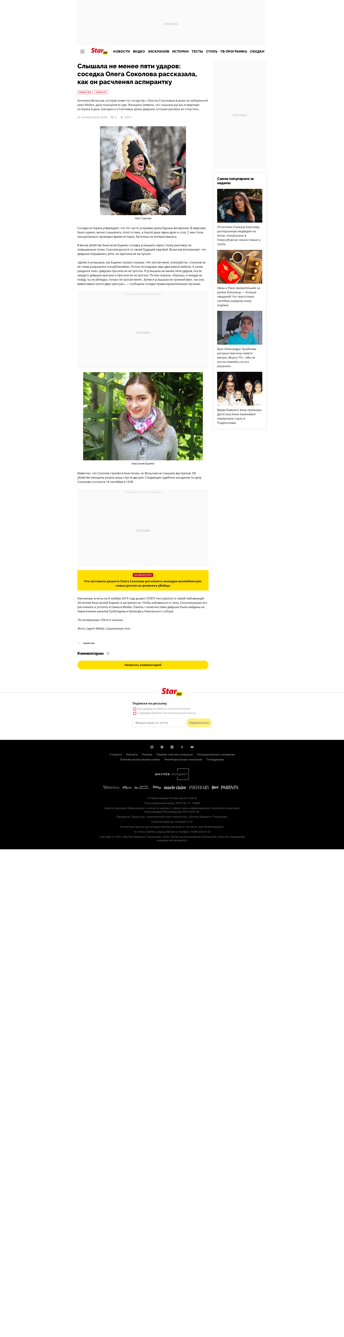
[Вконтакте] (172, 747)
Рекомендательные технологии (183, 759)
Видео (139, 51)
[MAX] (151, 747)
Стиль (212, 51)
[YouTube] (192, 747)
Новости (121, 51)
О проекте (115, 754)
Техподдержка (215, 759)
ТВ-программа (233, 51)
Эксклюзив (158, 51)
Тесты (197, 51)
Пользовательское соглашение (216, 754)
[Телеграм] (162, 747)
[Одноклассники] (182, 747)
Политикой (145, 713)
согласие (147, 708)
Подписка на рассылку (150, 703)
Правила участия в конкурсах (175, 754)
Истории (180, 51)
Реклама (147, 754)
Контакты (132, 754)
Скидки (257, 51)
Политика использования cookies (140, 759)
